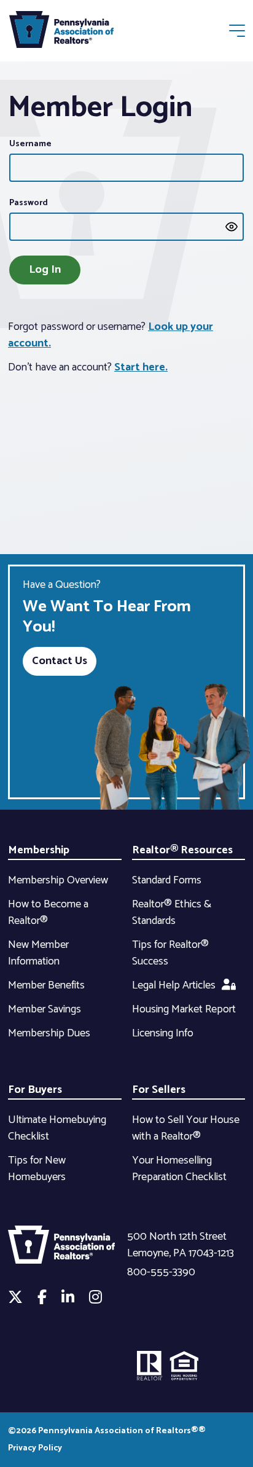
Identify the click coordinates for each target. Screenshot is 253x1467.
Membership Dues (49, 1033)
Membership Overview (58, 880)
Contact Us (59, 661)
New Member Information (38, 953)
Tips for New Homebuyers (37, 1168)
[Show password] (231, 227)
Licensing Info (162, 1033)
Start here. (141, 367)
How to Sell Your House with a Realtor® (185, 1128)
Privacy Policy (35, 1448)
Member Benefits (46, 985)
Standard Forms (166, 880)
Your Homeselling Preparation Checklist (179, 1168)
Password (28, 203)
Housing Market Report (184, 1009)
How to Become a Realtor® (48, 912)
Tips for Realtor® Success (170, 953)
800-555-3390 (161, 1272)
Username (30, 144)
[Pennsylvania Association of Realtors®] (61, 32)
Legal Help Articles (174, 985)
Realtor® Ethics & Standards (171, 912)
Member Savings (44, 1009)
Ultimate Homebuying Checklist (57, 1128)
